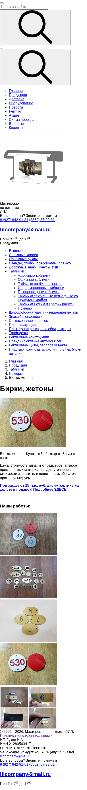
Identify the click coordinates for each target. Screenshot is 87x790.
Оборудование (21, 103)
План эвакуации (22, 325)
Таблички (16, 271)
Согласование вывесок (28, 321)
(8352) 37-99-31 (42, 220)
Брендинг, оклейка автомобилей (35, 341)
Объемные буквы (23, 259)
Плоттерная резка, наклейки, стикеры (40, 329)
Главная (16, 91)
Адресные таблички (34, 275)
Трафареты (18, 333)
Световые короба (23, 255)
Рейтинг (15, 111)
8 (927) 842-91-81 (14, 220)
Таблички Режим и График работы (46, 304)
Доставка (16, 99)
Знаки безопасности (25, 317)
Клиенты (16, 128)
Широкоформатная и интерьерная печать (43, 312)
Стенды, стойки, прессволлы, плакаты (40, 263)
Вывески (16, 251)
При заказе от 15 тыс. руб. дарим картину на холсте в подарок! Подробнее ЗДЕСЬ (39, 487)
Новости (16, 107)
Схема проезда (21, 120)
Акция (14, 115)
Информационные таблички (41, 288)
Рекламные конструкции (29, 337)
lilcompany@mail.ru (15, 756)
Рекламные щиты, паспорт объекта (38, 345)
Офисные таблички (34, 279)
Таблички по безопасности (40, 284)
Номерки (25, 308)
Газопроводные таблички (39, 292)
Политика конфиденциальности (26, 736)
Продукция (18, 95)
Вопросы (16, 124)
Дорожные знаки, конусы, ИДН (34, 267)
